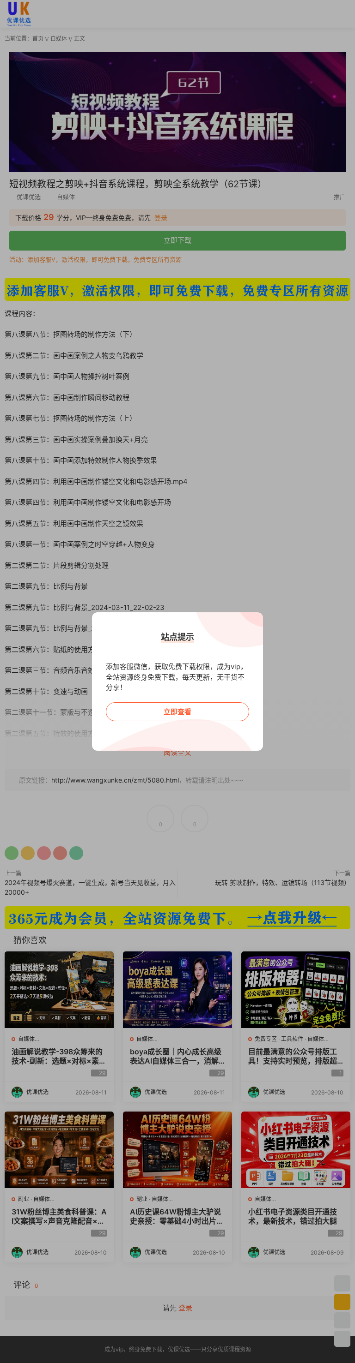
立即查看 (177, 711)
